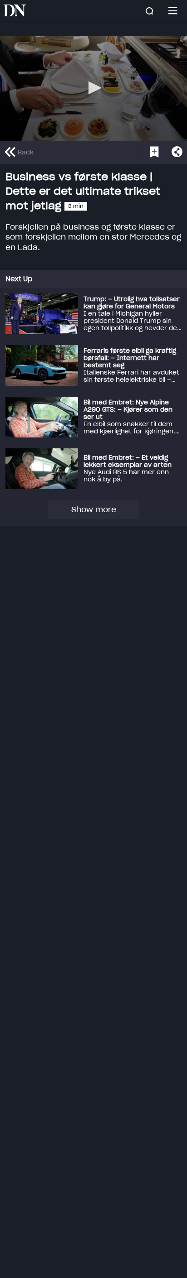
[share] (177, 152)
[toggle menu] (173, 10)
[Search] (149, 10)
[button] (93, 88)
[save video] (154, 152)
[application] (93, 88)
